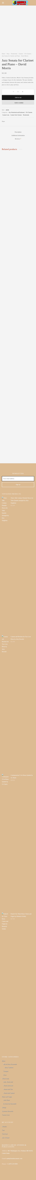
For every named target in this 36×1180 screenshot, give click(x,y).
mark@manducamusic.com (14, 1158)
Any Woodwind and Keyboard (16, 112)
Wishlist (4, 1126)
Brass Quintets (9, 1067)
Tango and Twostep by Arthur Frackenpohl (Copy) (25, 301)
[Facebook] (7, 121)
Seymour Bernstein (7, 1111)
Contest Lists (5, 115)
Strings (4, 1107)
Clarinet (21, 53)
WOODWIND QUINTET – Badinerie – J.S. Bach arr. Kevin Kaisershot (8, 302)
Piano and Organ (7, 1096)
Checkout (4, 1134)
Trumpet (5, 1071)
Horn (4, 1075)
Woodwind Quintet (8, 1093)
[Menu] (3, 2)
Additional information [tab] (18, 135)
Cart (3, 1130)
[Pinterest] (14, 121)
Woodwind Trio (7, 1089)
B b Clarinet (28, 53)
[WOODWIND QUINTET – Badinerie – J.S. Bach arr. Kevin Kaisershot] (9, 228)
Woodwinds (14, 53)
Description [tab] (18, 132)
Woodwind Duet (8, 1085)
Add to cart (18, 97)
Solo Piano (6, 1100)
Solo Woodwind (8, 1082)
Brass (3, 1061)
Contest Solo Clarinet (16, 115)
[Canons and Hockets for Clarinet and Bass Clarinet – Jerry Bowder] (26, 381)
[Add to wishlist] (16, 299)
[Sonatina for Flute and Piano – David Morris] (9, 322)
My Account (5, 1137)
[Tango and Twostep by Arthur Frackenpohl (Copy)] (26, 228)
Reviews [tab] (18, 139)
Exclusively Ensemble (9, 1103)
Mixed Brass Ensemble (10, 1064)
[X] (10, 121)
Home (3, 53)
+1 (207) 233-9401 (12, 1164)
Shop (8, 53)
